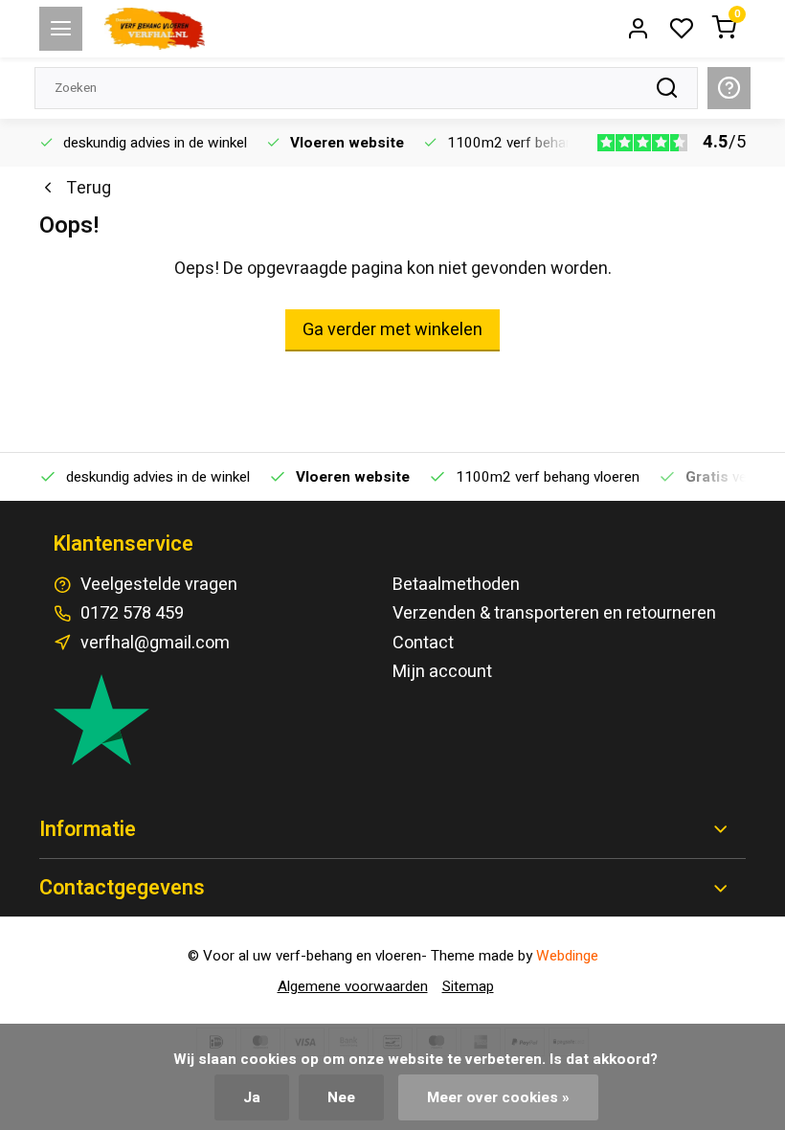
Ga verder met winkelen (392, 330)
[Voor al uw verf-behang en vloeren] (155, 28)
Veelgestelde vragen (158, 585)
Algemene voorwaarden (353, 986)
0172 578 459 (132, 613)
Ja (251, 1097)
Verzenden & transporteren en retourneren (554, 613)
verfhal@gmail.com (155, 643)
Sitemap (468, 986)
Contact (423, 643)
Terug (88, 188)
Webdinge (567, 955)
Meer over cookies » (498, 1097)
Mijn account (442, 672)
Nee (341, 1097)
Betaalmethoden (456, 585)
